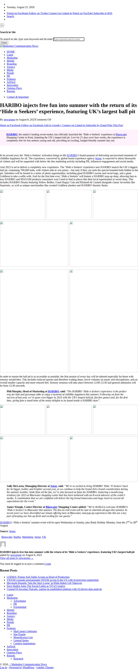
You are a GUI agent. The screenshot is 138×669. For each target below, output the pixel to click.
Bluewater (121, 134)
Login (48, 563)
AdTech (11, 82)
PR (8, 76)
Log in (3, 667)
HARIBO (72, 155)
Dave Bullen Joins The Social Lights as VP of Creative (36, 586)
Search (10, 16)
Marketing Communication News (28, 664)
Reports (11, 91)
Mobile (10, 60)
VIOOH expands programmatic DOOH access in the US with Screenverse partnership (53, 580)
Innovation (12, 85)
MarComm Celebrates (25, 631)
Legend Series (21, 640)
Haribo (17, 537)
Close (4, 43)
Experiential (19, 607)
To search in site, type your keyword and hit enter (26, 39)
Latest (10, 54)
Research (18, 658)
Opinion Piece (14, 88)
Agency (11, 66)
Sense (98, 158)
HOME (11, 51)
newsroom (9, 119)
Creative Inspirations (24, 643)
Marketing (12, 57)
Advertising (19, 600)
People (10, 73)
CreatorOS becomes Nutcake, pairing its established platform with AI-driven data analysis (54, 589)
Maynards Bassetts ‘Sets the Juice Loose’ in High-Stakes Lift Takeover (44, 583)
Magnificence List (23, 637)
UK (44, 537)
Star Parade (19, 634)
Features (11, 79)
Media (10, 70)
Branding (12, 63)
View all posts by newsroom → (16, 558)
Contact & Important (18, 96)
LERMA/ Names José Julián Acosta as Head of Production (38, 577)
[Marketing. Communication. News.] (19, 46)
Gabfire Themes (45, 667)
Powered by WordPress (21, 667)
